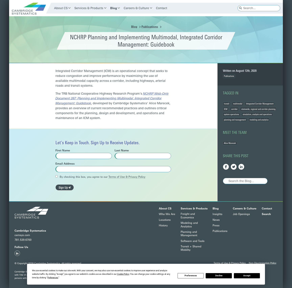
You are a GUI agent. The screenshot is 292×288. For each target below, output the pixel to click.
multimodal (237, 103)
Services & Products (88, 8)
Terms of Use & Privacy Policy (126, 176)
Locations (165, 219)
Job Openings (241, 214)
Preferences (191, 275)
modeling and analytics (259, 119)
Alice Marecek (230, 143)
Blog (113, 8)
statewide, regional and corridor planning (258, 109)
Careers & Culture (136, 8)
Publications (149, 26)
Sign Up (63, 187)
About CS (61, 8)
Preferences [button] (52, 277)
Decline (218, 275)
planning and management (235, 119)
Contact (161, 8)
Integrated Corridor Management (260, 103)
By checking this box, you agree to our (102, 176)
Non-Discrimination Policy (262, 263)
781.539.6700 (23, 239)
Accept (246, 275)
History (163, 225)
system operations (231, 114)
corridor (234, 109)
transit (226, 103)
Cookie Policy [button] (123, 274)
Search (266, 214)
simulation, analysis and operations (257, 114)
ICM (225, 109)
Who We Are (167, 214)
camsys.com (22, 235)
